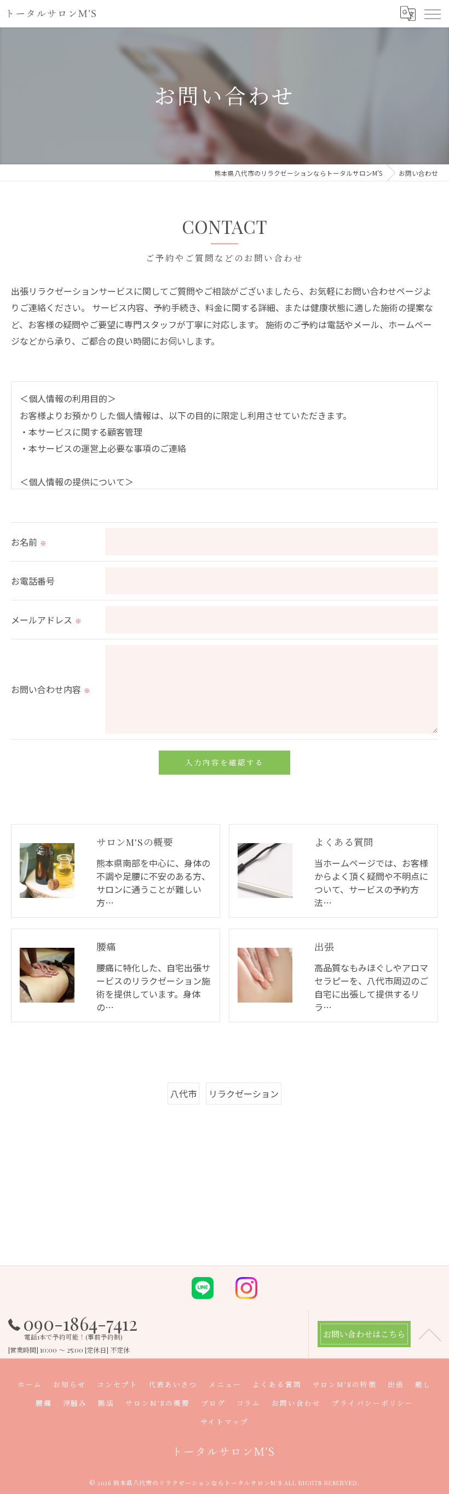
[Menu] (432, 14)
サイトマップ (224, 1421)
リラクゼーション (244, 1093)
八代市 (183, 1093)
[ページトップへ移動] (430, 1334)
